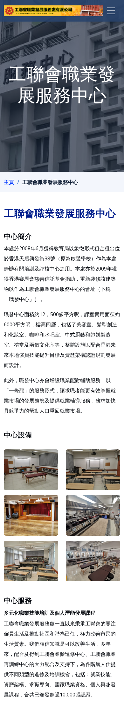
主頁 (9, 182)
